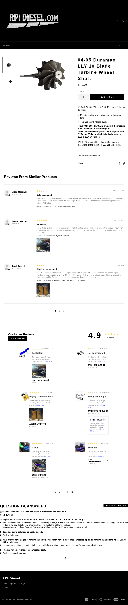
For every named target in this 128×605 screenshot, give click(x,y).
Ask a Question (117, 505)
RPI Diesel (12, 599)
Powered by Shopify (24, 599)
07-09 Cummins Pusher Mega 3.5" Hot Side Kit (55, 236)
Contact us (7, 587)
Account (122, 45)
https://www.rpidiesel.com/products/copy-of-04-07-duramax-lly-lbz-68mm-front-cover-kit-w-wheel (44, 527)
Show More (48, 361)
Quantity (81, 91)
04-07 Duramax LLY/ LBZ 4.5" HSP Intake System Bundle (58, 206)
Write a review (18, 338)
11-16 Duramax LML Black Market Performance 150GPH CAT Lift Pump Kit (63, 280)
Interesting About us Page (13, 583)
